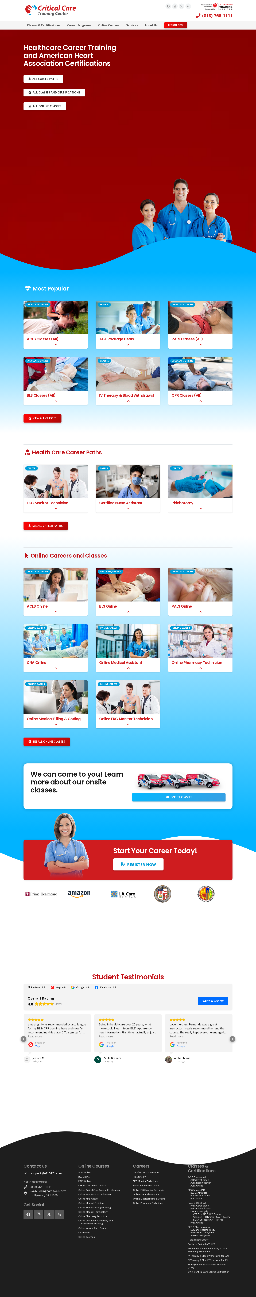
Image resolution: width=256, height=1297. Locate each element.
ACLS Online (37, 606)
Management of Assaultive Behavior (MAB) (207, 1266)
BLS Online (108, 606)
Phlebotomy (182, 502)
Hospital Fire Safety (198, 1239)
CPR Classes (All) (186, 395)
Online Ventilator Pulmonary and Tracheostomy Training (95, 1222)
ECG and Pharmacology (203, 1229)
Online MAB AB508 (88, 1198)
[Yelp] (188, 6)
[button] (63, 25)
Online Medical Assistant (120, 662)
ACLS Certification (200, 1179)
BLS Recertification (200, 1195)
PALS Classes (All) (187, 339)
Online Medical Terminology (93, 1211)
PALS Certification (200, 1205)
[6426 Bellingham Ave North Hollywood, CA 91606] (27, 1193)
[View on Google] (97, 1059)
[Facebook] (168, 6)
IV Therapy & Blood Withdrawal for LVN (208, 1255)
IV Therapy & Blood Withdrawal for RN (208, 1260)
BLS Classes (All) (41, 395)
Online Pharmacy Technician (197, 662)
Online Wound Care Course (92, 1228)
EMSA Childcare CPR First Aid (208, 1219)
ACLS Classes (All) (43, 339)
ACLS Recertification (201, 1182)
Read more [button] (35, 1036)
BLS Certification (199, 1192)
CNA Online (36, 662)
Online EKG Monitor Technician (126, 718)
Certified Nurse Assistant (120, 502)
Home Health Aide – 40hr (146, 1185)
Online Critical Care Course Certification (99, 1190)
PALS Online (182, 606)
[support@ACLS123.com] (27, 1173)
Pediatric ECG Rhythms (202, 1232)
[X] (181, 6)
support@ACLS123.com (46, 1173)
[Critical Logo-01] (51, 10)
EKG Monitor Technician (47, 502)
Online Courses (86, 1236)
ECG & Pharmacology (199, 1227)
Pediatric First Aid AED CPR (201, 1244)
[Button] (56, 345)
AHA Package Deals (116, 339)
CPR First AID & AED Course (92, 1185)
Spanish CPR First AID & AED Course (212, 1216)
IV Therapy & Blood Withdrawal (126, 395)
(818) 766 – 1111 (41, 1187)
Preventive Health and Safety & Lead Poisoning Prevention (207, 1250)
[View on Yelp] (27, 1059)
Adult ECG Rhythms (201, 1235)
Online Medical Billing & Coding (53, 718)
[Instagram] (175, 6)
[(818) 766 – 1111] (27, 1187)
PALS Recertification (201, 1208)
